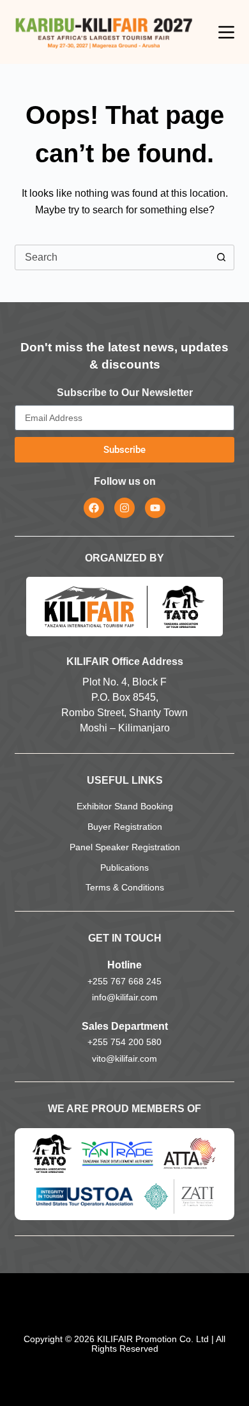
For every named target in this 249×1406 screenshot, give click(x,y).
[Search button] (221, 257)
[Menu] (226, 32)
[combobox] (112, 257)
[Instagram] (124, 508)
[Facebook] (94, 508)
